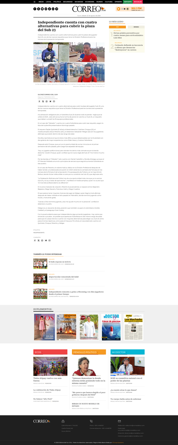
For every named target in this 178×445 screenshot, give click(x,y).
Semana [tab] (136, 27)
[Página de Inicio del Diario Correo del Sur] (89, 9)
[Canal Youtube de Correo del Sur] (42, 8)
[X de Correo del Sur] (38, 8)
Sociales (138, 2)
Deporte (128, 2)
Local (48, 2)
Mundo (99, 2)
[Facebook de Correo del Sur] (34, 8)
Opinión (118, 2)
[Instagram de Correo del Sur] (45, 8)
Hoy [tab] (117, 27)
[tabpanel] (44, 327)
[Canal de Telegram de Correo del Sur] (56, 8)
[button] (69, 62)
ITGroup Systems (117, 442)
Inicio (41, 2)
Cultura (108, 2)
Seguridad (67, 2)
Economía (89, 2)
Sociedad (79, 2)
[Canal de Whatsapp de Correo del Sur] (53, 8)
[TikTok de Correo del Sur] (49, 8)
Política (57, 2)
